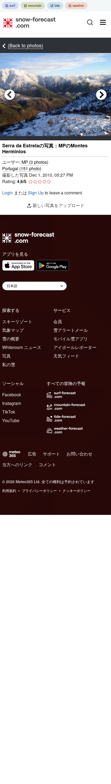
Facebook (11, 394)
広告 (32, 454)
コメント (47, 464)
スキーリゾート (17, 321)
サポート (51, 454)
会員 (57, 321)
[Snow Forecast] (27, 22)
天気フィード (66, 356)
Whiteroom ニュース (21, 347)
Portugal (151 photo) (21, 168)
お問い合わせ (79, 454)
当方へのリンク (17, 464)
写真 (6, 356)
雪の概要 (10, 339)
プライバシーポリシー (39, 490)
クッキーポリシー (77, 490)
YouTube (10, 420)
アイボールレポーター (74, 347)
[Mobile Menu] (103, 22)
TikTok (8, 412)
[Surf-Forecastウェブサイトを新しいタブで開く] (10, 5)
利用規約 (9, 490)
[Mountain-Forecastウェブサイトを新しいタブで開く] (33, 5)
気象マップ (13, 330)
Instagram (11, 403)
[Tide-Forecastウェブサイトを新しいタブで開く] (55, 5)
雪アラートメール (70, 330)
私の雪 (8, 364)
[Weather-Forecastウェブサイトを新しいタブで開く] (76, 5)
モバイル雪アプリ (70, 339)
